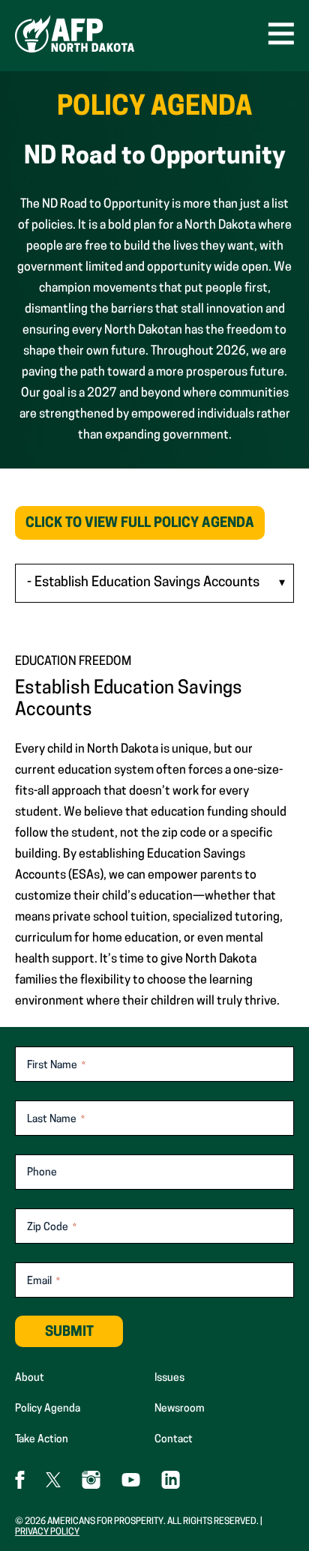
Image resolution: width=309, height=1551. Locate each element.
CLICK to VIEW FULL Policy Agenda (145, 528)
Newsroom (179, 1409)
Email (43, 1281)
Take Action (41, 1439)
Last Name (56, 1119)
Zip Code (51, 1227)
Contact (173, 1439)
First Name (56, 1065)
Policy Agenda (47, 1409)
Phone (42, 1173)
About (29, 1378)
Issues (169, 1378)
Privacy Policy (47, 1532)
